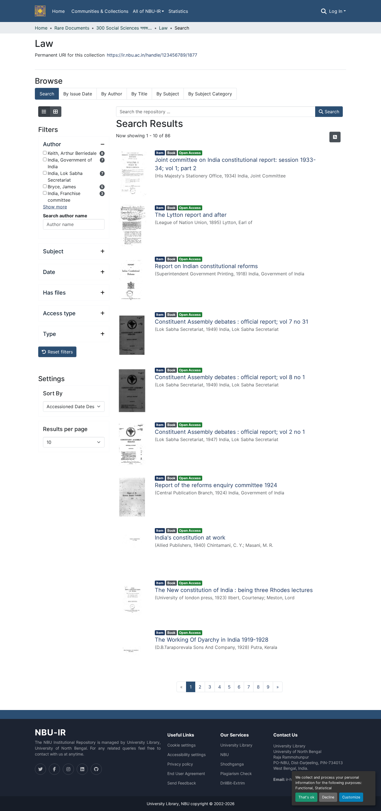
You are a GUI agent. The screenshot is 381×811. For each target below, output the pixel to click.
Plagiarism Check (236, 774)
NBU (224, 755)
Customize (351, 797)
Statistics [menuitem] (178, 11)
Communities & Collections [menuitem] (99, 11)
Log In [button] (336, 11)
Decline (328, 797)
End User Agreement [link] (186, 774)
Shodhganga (232, 764)
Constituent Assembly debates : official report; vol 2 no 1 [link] (230, 432)
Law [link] (163, 28)
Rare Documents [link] (71, 28)
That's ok (306, 797)
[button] (40, 11)
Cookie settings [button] (181, 745)
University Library (236, 745)
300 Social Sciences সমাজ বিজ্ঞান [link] (124, 28)
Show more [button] (55, 207)
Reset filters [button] (59, 352)
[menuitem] (148, 11)
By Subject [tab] (167, 94)
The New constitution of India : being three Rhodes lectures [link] (234, 590)
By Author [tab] (111, 94)
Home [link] (41, 28)
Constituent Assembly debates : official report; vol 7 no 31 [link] (231, 321)
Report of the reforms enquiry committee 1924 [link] (216, 485)
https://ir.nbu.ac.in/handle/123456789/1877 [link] (152, 55)
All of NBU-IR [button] (147, 11)
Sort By (52, 393)
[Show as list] (44, 111)
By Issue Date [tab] (77, 94)
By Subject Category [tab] (210, 94)
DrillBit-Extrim (232, 783)
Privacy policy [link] (180, 764)
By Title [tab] (139, 94)
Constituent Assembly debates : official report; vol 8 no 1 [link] (230, 377)
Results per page (65, 429)
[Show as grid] (55, 111)
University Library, (164, 803)
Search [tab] (47, 94)
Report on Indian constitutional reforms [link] (206, 266)
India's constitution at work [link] (190, 537)
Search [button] (331, 111)
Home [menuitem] (58, 11)
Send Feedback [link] (181, 783)
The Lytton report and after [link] (190, 214)
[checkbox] (45, 153)
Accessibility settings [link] (186, 755)
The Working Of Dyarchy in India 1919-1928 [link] (211, 639)
